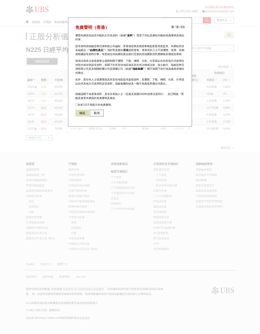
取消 (97, 113)
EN (183, 26)
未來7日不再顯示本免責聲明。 (96, 104)
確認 (82, 113)
